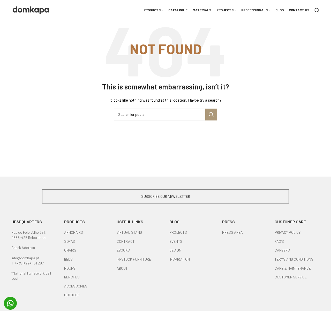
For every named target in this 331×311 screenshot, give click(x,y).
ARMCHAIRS (73, 232)
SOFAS (69, 241)
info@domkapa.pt (25, 258)
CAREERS (282, 250)
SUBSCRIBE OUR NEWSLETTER (165, 196)
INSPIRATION (179, 259)
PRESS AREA (232, 232)
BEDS (68, 259)
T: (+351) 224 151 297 (27, 263)
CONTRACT (126, 241)
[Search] (317, 10)
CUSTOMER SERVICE (291, 277)
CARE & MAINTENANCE (293, 268)
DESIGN (175, 250)
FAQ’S (279, 241)
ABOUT (122, 268)
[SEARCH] (211, 114)
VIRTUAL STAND (129, 232)
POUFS (70, 268)
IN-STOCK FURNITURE (134, 259)
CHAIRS (70, 250)
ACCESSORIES (75, 286)
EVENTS (175, 241)
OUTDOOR (72, 295)
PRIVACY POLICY (287, 232)
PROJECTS (178, 232)
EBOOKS (123, 250)
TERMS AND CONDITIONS (294, 259)
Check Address (23, 247)
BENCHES (72, 277)
